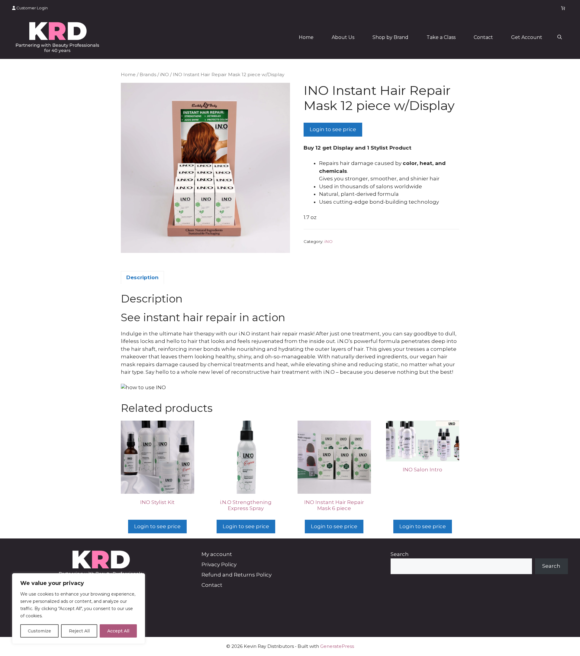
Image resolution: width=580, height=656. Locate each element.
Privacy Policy (219, 564)
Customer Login (31, 7)
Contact (483, 37)
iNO (164, 74)
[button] (559, 37)
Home (306, 37)
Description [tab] (142, 277)
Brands (148, 74)
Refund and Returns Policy (236, 575)
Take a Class (441, 37)
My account (216, 554)
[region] (78, 608)
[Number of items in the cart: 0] (563, 8)
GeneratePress (337, 646)
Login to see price (333, 129)
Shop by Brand (390, 37)
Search (400, 554)
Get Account (526, 37)
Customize (39, 631)
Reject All (79, 631)
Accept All (118, 631)
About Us (343, 37)
